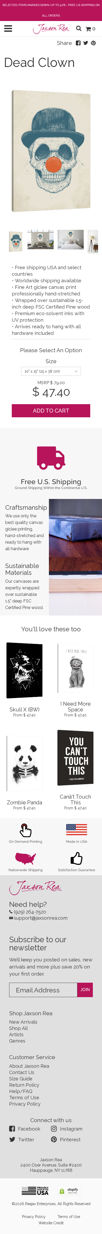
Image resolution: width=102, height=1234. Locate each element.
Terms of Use (24, 1097)
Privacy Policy (25, 1104)
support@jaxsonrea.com (40, 918)
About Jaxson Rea (29, 1066)
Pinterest (70, 1139)
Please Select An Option (51, 350)
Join (85, 989)
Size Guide (20, 1078)
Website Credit (51, 1223)
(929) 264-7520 (30, 912)
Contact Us (21, 1072)
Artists (16, 1034)
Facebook (29, 1129)
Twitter (26, 1139)
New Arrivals (23, 1022)
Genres (17, 1041)
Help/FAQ (20, 1091)
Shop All (18, 1028)
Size (51, 361)
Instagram (71, 1129)
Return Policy (24, 1085)
